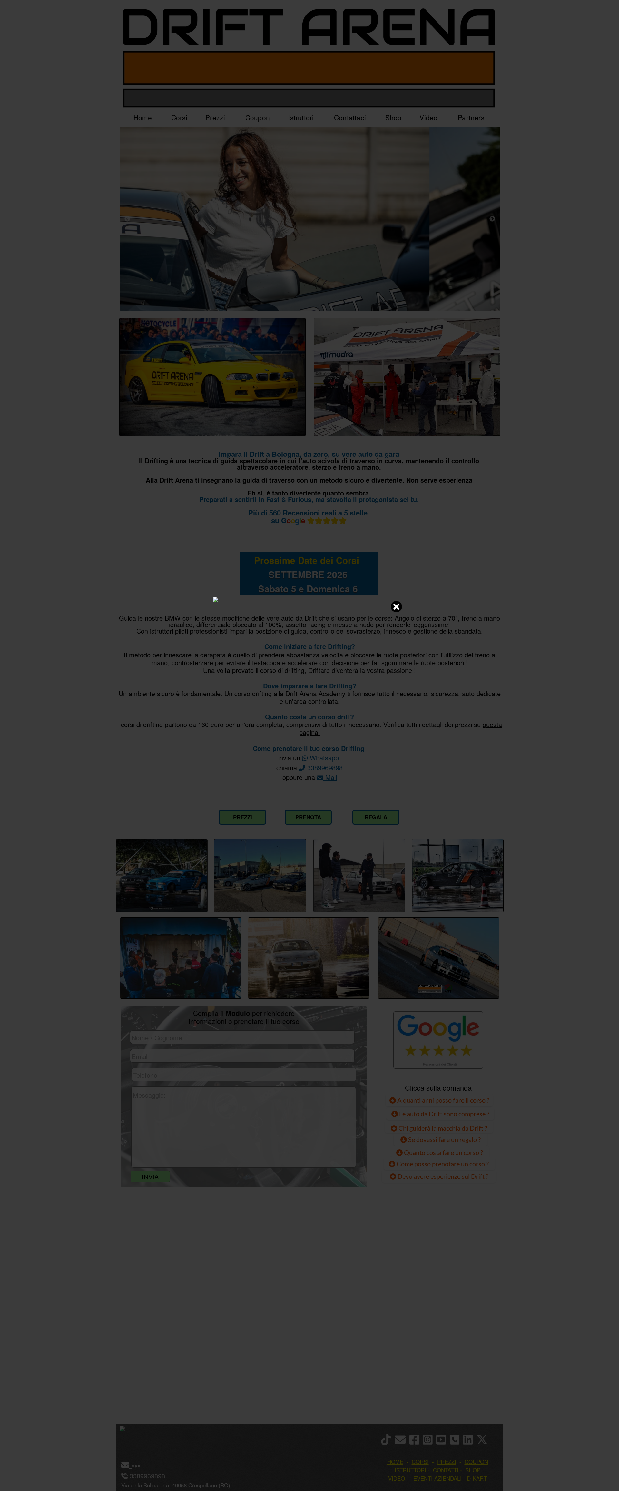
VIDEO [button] (396, 1478)
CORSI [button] (420, 1461)
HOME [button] (395, 1461)
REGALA (376, 817)
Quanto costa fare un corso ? (443, 1152)
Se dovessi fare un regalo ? (444, 1139)
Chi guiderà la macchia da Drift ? (442, 1128)
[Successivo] (492, 218)
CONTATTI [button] (445, 1470)
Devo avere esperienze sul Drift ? (442, 1176)
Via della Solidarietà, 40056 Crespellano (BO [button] (174, 1485)
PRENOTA (308, 817)
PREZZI (242, 817)
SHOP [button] (472, 1470)
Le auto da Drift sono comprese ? (443, 1113)
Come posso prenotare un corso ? (442, 1163)
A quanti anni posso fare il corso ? (442, 1100)
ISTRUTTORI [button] (410, 1470)
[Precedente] (127, 218)
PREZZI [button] (446, 1461)
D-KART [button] (477, 1478)
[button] (142, 1465)
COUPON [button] (476, 1461)
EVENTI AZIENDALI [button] (437, 1478)
